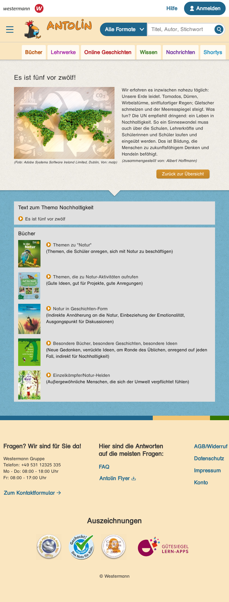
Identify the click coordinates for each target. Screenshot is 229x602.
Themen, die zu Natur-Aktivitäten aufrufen (95, 276)
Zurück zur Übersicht (183, 174)
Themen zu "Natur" (72, 244)
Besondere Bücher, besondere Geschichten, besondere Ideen (115, 343)
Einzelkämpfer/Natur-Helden (81, 375)
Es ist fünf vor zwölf (45, 218)
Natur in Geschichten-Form (80, 308)
